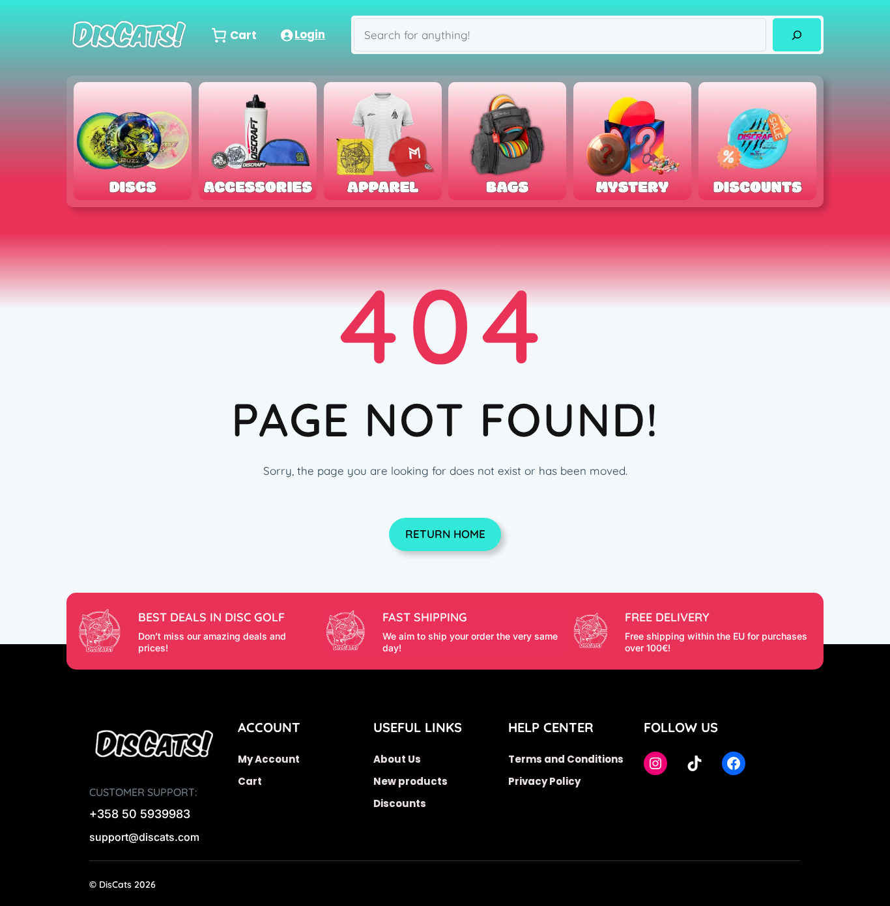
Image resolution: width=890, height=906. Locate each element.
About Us (397, 759)
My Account (269, 759)
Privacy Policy (544, 781)
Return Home (445, 534)
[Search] (796, 34)
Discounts (399, 803)
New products (410, 781)
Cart (250, 781)
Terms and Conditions (566, 759)
